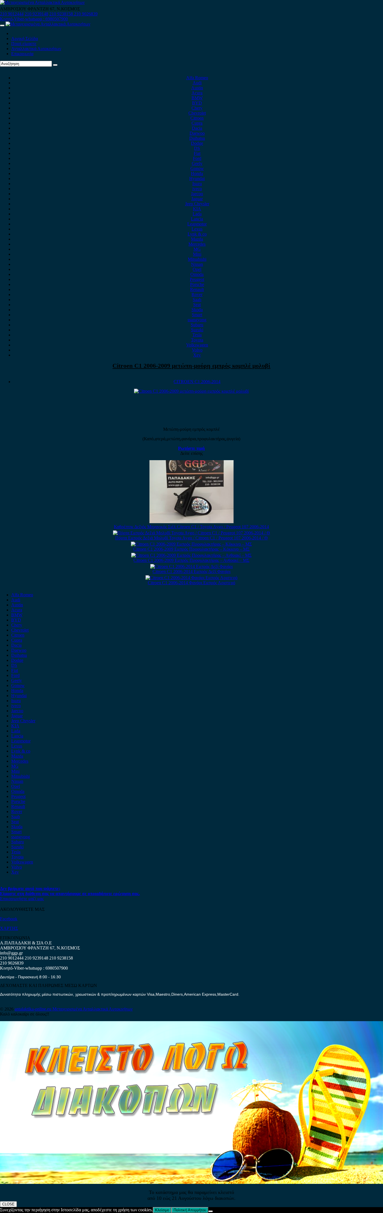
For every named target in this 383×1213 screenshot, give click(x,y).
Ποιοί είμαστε (23, 43)
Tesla (197, 334)
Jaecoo (197, 193)
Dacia (197, 128)
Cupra (197, 123)
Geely (197, 163)
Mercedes (197, 244)
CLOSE (8, 1204)
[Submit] (55, 65)
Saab (197, 299)
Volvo (197, 350)
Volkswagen (197, 345)
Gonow (197, 168)
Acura (197, 92)
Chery (197, 108)
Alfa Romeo (197, 77)
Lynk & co (197, 234)
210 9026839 (86, 13)
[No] (210, 1211)
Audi (197, 82)
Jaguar (197, 198)
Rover (197, 294)
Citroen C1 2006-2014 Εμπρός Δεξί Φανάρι (191, 571)
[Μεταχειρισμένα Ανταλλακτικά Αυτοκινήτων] (191, 1182)
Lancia (197, 218)
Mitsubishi (197, 259)
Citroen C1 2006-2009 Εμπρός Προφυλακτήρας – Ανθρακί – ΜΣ (191, 560)
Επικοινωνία (22, 53)
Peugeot (197, 279)
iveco (197, 188)
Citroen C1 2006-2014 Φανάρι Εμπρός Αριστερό (191, 582)
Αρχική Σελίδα (24, 38)
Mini (197, 254)
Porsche (197, 284)
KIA (197, 208)
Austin (197, 87)
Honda (197, 173)
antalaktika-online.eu (33, 1009)
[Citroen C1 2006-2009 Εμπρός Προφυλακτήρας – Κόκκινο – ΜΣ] (191, 544)
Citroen (197, 118)
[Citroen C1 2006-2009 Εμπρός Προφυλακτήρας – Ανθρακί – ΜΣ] (191, 555)
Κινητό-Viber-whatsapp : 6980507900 (34, 19)
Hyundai (197, 178)
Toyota (197, 339)
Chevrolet (197, 113)
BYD (197, 103)
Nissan (197, 264)
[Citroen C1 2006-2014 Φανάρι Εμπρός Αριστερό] (191, 577)
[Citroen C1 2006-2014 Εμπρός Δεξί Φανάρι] (191, 566)
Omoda (197, 274)
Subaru (197, 324)
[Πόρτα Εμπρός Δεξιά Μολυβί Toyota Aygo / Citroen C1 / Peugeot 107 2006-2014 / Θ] (191, 532)
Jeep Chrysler (197, 203)
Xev (197, 355)
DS (197, 148)
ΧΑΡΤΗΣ (9, 928)
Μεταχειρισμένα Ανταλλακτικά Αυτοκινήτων (92, 1009)
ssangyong (197, 319)
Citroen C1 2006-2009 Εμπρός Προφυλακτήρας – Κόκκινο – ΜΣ (191, 549)
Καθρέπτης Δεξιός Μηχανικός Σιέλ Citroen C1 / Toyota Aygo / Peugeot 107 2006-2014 (191, 526)
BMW (197, 98)
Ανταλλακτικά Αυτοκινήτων (36, 48)
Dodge (197, 143)
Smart (197, 314)
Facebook (8, 918)
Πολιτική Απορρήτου (190, 1210)
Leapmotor (197, 224)
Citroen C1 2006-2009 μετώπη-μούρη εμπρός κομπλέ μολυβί (191, 365)
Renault (197, 289)
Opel (197, 269)
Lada (197, 213)
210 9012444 (12, 13)
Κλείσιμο (162, 1210)
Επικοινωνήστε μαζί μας (22, 898)
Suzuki (197, 329)
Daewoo (197, 133)
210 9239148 (36, 13)
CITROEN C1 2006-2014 (197, 381)
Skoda (197, 309)
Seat (197, 304)
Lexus (197, 229)
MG (197, 249)
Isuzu (197, 183)
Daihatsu (197, 138)
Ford (197, 158)
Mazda (197, 239)
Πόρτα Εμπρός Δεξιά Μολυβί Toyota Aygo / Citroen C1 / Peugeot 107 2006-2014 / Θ (191, 538)
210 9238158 (61, 13)
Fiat (197, 153)
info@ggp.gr (11, 953)
